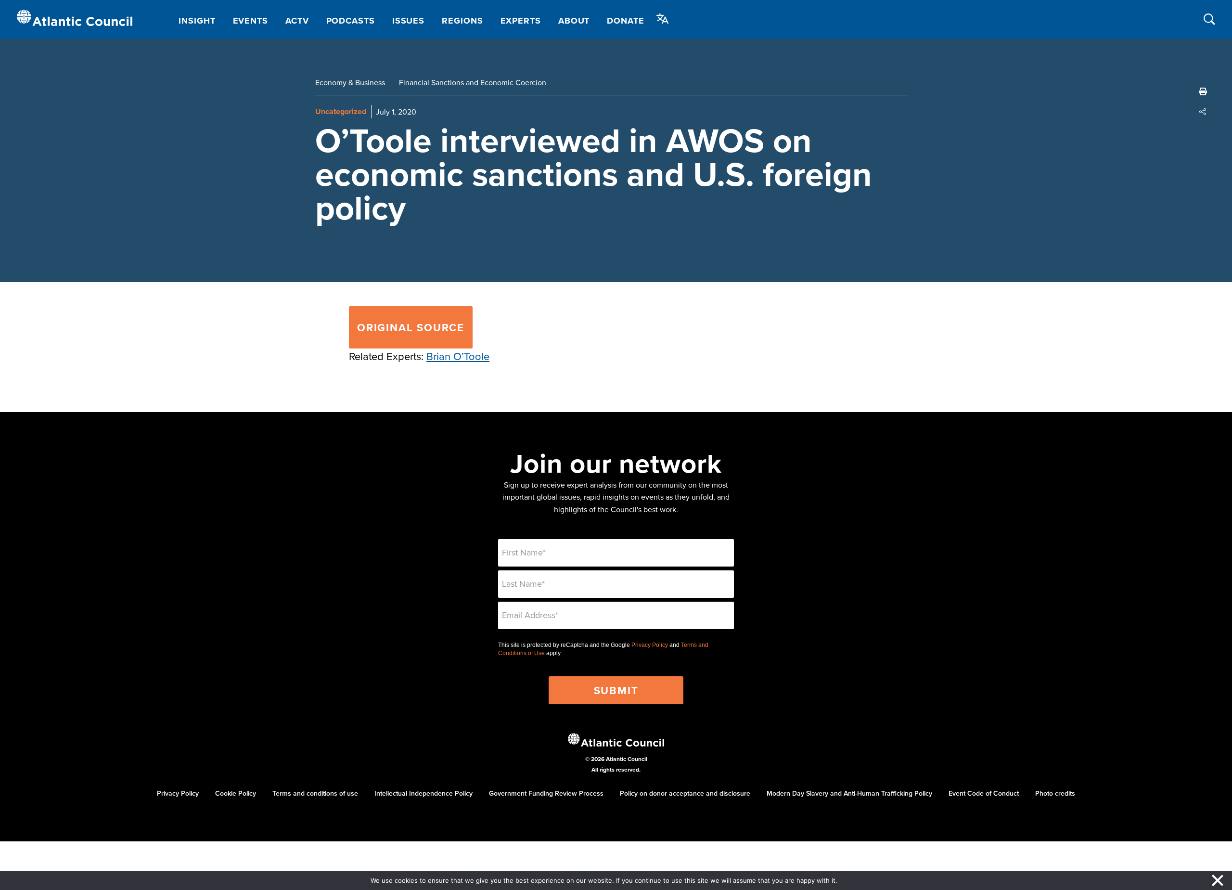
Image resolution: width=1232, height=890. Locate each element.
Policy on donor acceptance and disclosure (685, 793)
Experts (520, 20)
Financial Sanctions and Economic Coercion (472, 82)
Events (250, 20)
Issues (408, 20)
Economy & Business (350, 82)
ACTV (297, 20)
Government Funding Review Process (546, 793)
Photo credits (1055, 793)
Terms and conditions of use (315, 793)
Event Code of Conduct (984, 793)
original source (410, 327)
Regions (462, 20)
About (574, 20)
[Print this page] (1203, 91)
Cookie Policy (235, 793)
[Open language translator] (662, 18)
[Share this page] (1203, 111)
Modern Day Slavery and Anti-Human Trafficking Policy (849, 793)
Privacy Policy (649, 645)
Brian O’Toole (457, 355)
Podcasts (350, 20)
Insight (197, 20)
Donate (625, 20)
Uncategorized (340, 111)
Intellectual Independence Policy (423, 793)
